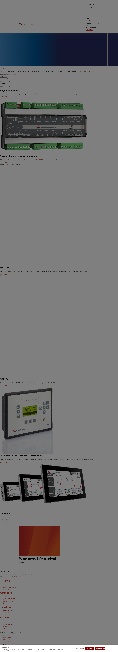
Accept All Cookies (100, 648)
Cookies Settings (80, 648)
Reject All (89, 648)
